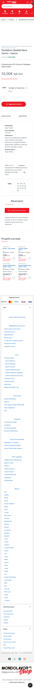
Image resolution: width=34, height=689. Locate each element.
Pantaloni (14, 48)
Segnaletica (7, 477)
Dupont (6, 527)
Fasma (6, 542)
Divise (26, 13)
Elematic (6, 536)
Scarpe (12, 13)
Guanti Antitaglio (10, 364)
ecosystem (7, 530)
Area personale (7, 611)
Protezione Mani (9, 358)
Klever (6, 565)
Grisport (6, 545)
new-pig (6, 589)
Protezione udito (9, 381)
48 (25, 186)
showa (6, 594)
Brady (6, 506)
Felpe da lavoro (9, 334)
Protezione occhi (9, 378)
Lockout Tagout (9, 471)
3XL (18, 183)
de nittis (6, 518)
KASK (6, 559)
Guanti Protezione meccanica (14, 375)
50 (18, 188)
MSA (5, 583)
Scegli (14, 258)
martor (6, 571)
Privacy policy (7, 636)
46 (23, 186)
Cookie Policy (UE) (8, 648)
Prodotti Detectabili (10, 474)
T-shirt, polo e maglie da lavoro (13, 340)
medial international (10, 577)
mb (5, 574)
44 (20, 186)
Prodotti (11, 19)
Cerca (30, 6)
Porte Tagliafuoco (9, 407)
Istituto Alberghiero (6, 48)
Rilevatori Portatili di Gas (11, 387)
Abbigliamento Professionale (8, 46)
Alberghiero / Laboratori (11, 442)
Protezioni (5, 13)
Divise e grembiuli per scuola (24, 46)
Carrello (5, 620)
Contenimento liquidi (10, 422)
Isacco (7, 174)
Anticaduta (7, 384)
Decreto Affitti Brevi (10, 399)
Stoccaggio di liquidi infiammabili (14, 405)
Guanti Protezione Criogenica (14, 372)
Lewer (6, 568)
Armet (6, 500)
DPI (19, 13)
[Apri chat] (30, 685)
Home (3, 19)
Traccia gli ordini (8, 614)
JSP (5, 553)
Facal (5, 539)
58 (18, 190)
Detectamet (7, 521)
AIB (5, 410)
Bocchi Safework (9, 503)
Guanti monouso (10, 367)
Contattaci (6, 617)
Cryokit (6, 512)
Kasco (6, 556)
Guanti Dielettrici (10, 361)
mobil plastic (8, 580)
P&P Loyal (7, 592)
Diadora (6, 524)
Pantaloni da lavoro (10, 343)
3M (5, 492)
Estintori (6, 402)
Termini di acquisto (9, 633)
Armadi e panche (9, 468)
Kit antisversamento (10, 428)
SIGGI (6, 597)
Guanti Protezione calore (12, 369)
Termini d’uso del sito (9, 642)
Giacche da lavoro (9, 332)
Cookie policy (7, 639)
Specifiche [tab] (23, 116)
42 (18, 186)
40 (24, 183)
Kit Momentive (8, 480)
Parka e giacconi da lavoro (12, 329)
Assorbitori (7, 425)
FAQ (4, 645)
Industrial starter (9, 547)
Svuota (10, 91)
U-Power (7, 600)
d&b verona (7, 515)
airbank (6, 495)
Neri (5, 586)
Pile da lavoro (8, 337)
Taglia (4, 87)
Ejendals (6, 533)
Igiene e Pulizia (8, 463)
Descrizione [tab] (6, 116)
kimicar (6, 562)
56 (25, 188)
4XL (21, 183)
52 (20, 188)
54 (23, 188)
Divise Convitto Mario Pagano (13, 448)
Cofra (6, 509)
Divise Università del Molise (12, 445)
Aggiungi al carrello (15, 104)
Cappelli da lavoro (9, 346)
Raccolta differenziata (11, 431)
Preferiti (5, 623)
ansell (6, 498)
